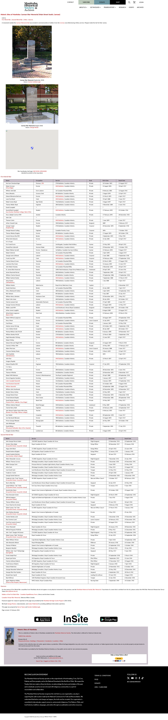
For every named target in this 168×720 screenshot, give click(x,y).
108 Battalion (10, 282)
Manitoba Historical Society (62, 633)
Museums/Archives (23, 641)
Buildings (33, 641)
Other (25, 20)
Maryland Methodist (12, 428)
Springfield (9, 553)
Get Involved (94, 7)
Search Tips (39, 661)
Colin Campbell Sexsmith (13, 381)
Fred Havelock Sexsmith (12, 384)
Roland (8, 412)
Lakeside (17, 402)
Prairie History (109, 7)
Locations (55, 641)
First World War (6, 20)
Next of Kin (27, 212)
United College (18, 456)
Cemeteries (48, 641)
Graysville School (11, 446)
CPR (42, 183)
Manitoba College (19, 212)
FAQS (96, 679)
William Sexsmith (11, 386)
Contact (70, 2)
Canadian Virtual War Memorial (11, 597)
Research (122, 7)
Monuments (40, 641)
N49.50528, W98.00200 (40, 171)
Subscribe (86, 2)
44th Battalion (60, 186)
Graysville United (21, 446)
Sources (31, 20)
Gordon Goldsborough (34, 82)
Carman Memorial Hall (22, 23)
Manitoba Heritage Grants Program (54, 601)
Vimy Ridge (9, 188)
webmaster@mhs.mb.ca (56, 658)
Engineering (9, 228)
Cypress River (10, 402)
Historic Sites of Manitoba (10, 15)
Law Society (9, 212)
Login (141, 2)
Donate (102, 2)
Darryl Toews (21, 607)
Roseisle (28, 428)
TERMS (54, 716)
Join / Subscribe (100, 687)
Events (131, 7)
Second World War (17, 20)
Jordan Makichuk (33, 604)
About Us (82, 7)
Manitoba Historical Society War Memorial (89, 589)
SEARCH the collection (24, 636)
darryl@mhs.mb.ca (11, 591)
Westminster (23, 582)
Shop (118, 2)
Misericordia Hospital (12, 582)
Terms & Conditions (102, 676)
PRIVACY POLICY (49, 716)
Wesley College (22, 412)
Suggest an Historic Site (50, 661)
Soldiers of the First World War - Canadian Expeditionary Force (19, 594)
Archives (140, 7)
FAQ (60, 661)
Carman (57, 15)
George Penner (34, 127)
